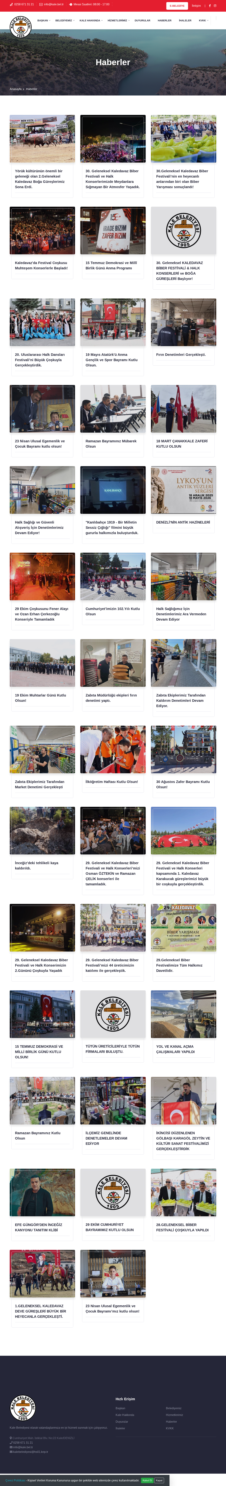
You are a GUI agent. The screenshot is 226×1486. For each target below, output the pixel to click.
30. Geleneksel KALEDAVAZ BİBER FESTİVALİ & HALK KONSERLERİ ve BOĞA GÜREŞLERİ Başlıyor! (179, 271)
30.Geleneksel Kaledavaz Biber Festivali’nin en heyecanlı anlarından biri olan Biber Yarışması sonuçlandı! (182, 179)
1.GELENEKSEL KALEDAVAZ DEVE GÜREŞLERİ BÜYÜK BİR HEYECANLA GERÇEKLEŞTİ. (40, 1311)
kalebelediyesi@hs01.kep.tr (30, 1451)
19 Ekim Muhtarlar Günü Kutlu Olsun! (40, 697)
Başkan (42, 20)
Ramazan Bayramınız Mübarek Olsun (111, 443)
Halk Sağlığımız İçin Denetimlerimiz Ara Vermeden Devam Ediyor (181, 614)
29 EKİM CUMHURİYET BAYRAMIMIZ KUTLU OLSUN (110, 1227)
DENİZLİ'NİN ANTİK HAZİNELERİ (183, 522)
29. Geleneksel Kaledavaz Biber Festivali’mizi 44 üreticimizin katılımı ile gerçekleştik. (112, 965)
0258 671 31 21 (24, 4)
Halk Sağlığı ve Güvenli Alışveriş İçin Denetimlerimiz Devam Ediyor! (39, 527)
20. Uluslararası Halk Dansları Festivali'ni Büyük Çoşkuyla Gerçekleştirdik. (40, 360)
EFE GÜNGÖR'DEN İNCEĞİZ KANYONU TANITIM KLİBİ (38, 1227)
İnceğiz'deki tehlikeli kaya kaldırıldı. (36, 865)
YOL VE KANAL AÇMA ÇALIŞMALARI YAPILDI (175, 1049)
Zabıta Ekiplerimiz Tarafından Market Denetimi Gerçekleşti (39, 784)
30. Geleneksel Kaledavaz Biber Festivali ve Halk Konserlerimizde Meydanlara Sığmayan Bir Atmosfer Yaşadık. (113, 179)
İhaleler (185, 20)
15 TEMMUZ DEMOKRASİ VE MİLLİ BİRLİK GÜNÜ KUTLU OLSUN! (39, 1052)
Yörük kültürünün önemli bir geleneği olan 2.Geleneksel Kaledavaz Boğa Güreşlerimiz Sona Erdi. (40, 179)
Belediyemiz (63, 20)
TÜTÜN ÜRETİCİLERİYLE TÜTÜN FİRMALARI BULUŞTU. (113, 1049)
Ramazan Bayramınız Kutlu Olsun (37, 1135)
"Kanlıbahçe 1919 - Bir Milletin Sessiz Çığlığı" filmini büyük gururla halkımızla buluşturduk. (112, 527)
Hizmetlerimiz (117, 20)
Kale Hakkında (90, 20)
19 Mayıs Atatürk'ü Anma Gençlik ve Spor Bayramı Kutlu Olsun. (112, 360)
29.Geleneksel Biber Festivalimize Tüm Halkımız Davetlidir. (179, 965)
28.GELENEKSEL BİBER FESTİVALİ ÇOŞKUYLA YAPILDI (182, 1227)
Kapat (159, 1480)
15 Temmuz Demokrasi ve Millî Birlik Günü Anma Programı (111, 265)
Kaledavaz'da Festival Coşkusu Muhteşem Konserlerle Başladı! (41, 265)
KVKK (202, 20)
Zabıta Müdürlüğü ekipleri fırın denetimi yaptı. (111, 697)
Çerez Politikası (15, 1480)
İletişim (196, 5)
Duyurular (142, 20)
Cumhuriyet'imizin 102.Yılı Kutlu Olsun (113, 611)
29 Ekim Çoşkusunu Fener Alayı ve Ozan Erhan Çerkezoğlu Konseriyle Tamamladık (41, 614)
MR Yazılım (209, 1479)
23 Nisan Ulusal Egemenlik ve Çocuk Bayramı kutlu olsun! (40, 443)
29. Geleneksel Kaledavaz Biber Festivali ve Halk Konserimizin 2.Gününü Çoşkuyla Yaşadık (41, 965)
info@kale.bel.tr (54, 4)
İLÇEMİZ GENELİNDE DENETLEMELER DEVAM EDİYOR (106, 1138)
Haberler (164, 20)
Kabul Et (147, 1480)
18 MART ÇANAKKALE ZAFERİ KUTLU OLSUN (182, 443)
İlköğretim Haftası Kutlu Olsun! (112, 782)
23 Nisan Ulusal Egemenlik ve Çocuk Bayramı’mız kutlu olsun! (112, 1308)
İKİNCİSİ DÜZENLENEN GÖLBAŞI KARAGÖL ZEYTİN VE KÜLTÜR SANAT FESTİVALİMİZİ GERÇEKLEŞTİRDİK (183, 1141)
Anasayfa (16, 89)
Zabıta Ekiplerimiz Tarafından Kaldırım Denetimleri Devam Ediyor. (181, 700)
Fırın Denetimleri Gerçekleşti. (181, 355)
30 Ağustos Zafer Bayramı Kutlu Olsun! (183, 784)
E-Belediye (177, 5)
